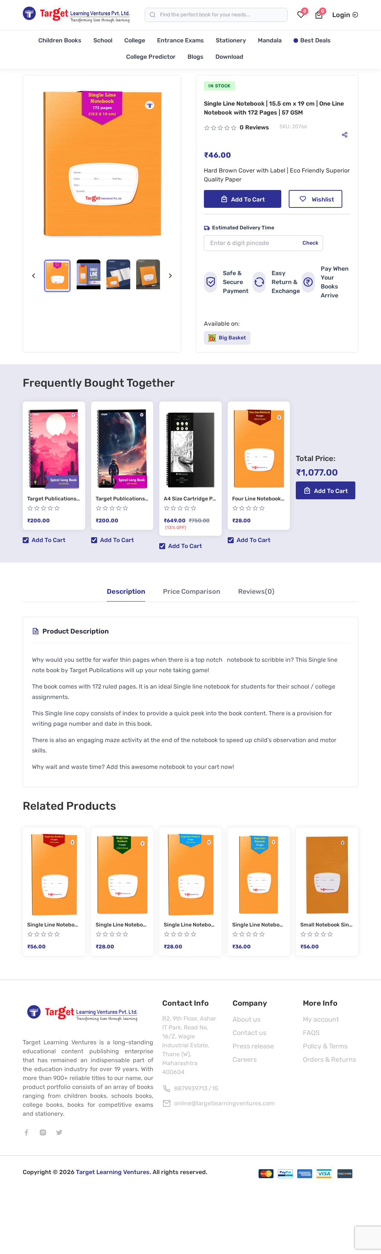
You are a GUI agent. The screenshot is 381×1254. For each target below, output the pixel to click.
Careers (245, 1059)
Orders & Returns (329, 1059)
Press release (253, 1046)
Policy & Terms (325, 1046)
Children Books (59, 40)
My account (321, 1019)
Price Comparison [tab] (191, 591)
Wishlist (323, 199)
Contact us (249, 1033)
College (134, 40)
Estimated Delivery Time (243, 228)
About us (246, 1019)
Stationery (231, 40)
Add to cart (248, 199)
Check (310, 243)
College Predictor (151, 56)
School (102, 40)
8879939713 (191, 1088)
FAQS (311, 1033)
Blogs (196, 56)
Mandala (270, 40)
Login (341, 15)
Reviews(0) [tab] (256, 591)
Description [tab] (126, 591)
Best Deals (315, 40)
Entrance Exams (180, 40)
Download (229, 56)
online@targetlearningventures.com (224, 1103)
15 (215, 1088)
